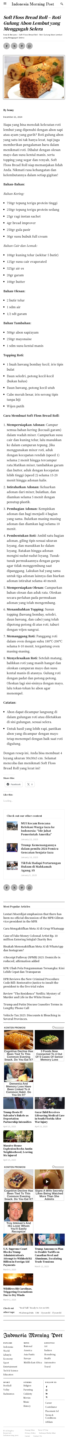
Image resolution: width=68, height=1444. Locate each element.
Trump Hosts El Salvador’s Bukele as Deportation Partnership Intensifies (17, 1116)
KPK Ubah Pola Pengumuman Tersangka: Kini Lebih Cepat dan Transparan (34, 970)
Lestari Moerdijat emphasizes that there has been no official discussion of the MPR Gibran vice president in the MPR (33, 917)
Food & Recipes (10, 34)
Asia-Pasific (29, 1354)
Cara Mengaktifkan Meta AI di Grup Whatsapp (33, 928)
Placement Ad (52, 1411)
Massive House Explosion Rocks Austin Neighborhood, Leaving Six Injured (18, 1150)
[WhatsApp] (29, 46)
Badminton (8, 1393)
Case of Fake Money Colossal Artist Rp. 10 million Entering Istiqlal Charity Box (30, 937)
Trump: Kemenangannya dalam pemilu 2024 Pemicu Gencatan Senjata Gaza (39, 848)
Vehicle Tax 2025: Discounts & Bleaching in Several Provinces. (32, 1017)
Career (48, 1402)
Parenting (28, 1389)
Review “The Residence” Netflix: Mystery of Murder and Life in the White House (31, 995)
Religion (27, 1385)
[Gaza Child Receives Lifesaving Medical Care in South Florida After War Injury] (50, 1103)
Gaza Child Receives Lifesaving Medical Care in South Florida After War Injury (50, 1116)
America (28, 1350)
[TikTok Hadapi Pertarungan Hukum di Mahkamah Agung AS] (12, 865)
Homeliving (49, 1354)
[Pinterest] (21, 46)
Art (45, 1346)
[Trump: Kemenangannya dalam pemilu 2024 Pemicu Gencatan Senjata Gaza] (12, 847)
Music (26, 1401)
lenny (10, 110)
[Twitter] (14, 46)
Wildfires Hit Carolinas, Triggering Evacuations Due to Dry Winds (18, 1292)
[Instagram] (46, 1389)
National (28, 1346)
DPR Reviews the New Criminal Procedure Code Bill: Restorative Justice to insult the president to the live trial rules (31, 982)
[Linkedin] (46, 1393)
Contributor (51, 1406)
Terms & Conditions (50, 1416)
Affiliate (49, 1421)
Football (7, 1385)
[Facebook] (6, 46)
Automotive (49, 1362)
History (27, 1405)
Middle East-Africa (33, 1362)
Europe (27, 1358)
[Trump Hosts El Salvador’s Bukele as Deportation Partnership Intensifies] (18, 1103)
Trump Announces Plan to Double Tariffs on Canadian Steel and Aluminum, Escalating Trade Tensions (49, 1255)
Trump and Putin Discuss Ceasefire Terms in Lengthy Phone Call (33, 1006)
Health (47, 1358)
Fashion (48, 1350)
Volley (6, 1389)
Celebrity (27, 1393)
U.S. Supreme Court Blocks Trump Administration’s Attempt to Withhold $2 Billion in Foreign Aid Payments (17, 1257)
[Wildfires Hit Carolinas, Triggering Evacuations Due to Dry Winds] (18, 1279)
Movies (26, 1397)
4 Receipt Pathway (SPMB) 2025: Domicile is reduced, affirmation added (31, 959)
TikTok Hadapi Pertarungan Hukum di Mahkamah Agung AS (41, 866)
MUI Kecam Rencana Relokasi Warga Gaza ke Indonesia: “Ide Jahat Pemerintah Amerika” (38, 828)
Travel (47, 1366)
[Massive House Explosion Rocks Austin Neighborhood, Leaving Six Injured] (18, 1136)
